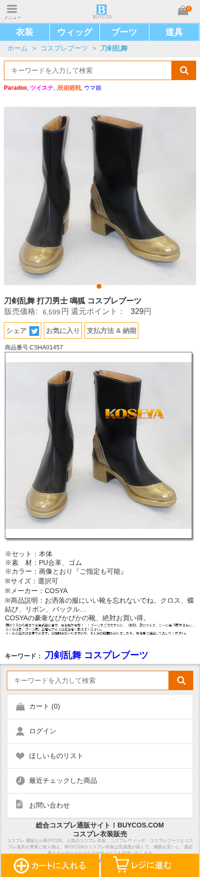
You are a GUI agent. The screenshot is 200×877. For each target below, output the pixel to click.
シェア (16, 330)
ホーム (17, 48)
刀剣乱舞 (114, 48)
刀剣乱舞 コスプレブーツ (97, 655)
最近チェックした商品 (63, 780)
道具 (174, 32)
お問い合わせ (49, 805)
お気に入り (63, 330)
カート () (44, 706)
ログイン (42, 731)
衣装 (24, 32)
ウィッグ (74, 32)
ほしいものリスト (56, 756)
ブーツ (124, 32)
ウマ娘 (92, 87)
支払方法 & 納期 (111, 330)
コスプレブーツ (64, 48)
